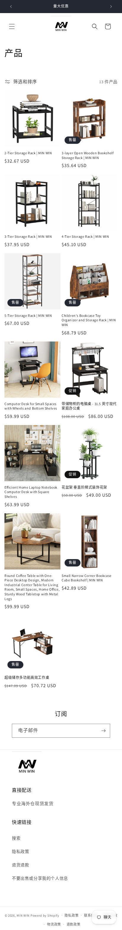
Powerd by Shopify (44, 915)
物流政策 (54, 924)
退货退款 (20, 865)
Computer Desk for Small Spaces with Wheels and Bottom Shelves (30, 406)
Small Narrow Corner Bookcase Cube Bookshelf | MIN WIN (87, 578)
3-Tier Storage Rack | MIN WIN (28, 236)
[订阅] (103, 731)
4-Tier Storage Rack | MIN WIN (85, 236)
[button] (11, 26)
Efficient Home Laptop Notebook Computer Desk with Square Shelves (30, 492)
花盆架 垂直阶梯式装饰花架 (84, 487)
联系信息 (91, 915)
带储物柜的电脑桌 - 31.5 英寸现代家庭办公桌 (89, 406)
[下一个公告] (111, 6)
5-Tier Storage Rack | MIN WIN (28, 315)
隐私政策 (20, 851)
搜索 (16, 838)
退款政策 (74, 924)
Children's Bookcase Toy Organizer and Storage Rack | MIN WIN (89, 320)
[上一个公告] (10, 6)
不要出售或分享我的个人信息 (40, 878)
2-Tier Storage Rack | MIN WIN (28, 153)
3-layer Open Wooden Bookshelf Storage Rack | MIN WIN (87, 155)
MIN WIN (23, 915)
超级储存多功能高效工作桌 (26, 677)
